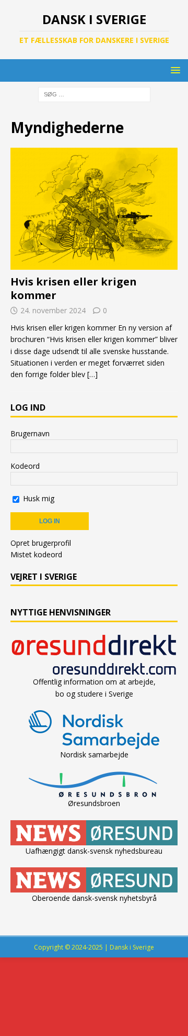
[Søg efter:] (94, 94)
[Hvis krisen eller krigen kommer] (94, 209)
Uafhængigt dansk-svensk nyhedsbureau (94, 851)
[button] (173, 70)
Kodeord (25, 466)
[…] (92, 374)
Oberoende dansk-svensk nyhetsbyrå (94, 898)
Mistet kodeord (36, 554)
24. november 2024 (53, 310)
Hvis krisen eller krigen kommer (73, 288)
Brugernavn (30, 433)
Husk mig (37, 498)
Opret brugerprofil (40, 543)
